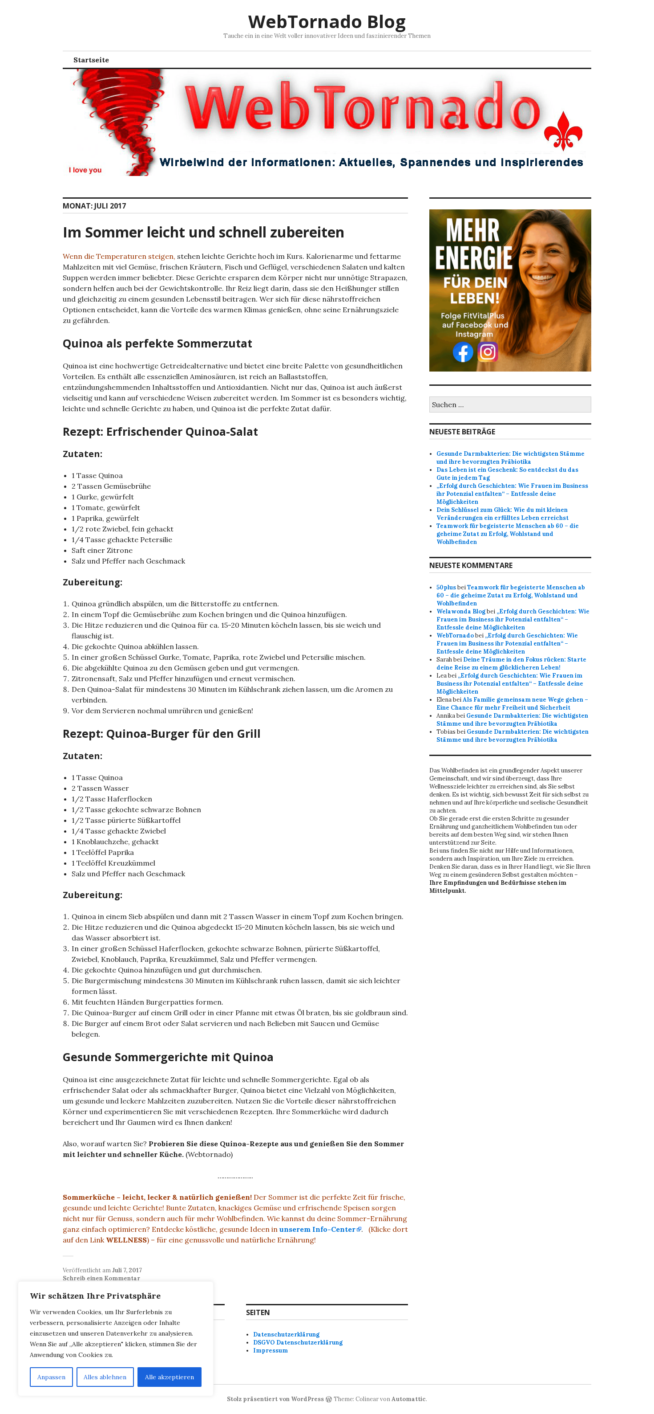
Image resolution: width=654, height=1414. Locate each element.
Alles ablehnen (105, 1377)
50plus (446, 587)
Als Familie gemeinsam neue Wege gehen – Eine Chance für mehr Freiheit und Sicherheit (512, 703)
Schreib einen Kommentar (101, 1278)
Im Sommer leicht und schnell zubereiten (203, 231)
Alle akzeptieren (169, 1377)
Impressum (270, 1350)
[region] (116, 1338)
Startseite (91, 59)
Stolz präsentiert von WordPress (275, 1399)
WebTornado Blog (327, 21)
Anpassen (51, 1377)
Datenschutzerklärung (286, 1334)
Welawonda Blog (460, 611)
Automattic (409, 1399)
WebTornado (455, 635)
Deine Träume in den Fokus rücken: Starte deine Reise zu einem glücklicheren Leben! (511, 663)
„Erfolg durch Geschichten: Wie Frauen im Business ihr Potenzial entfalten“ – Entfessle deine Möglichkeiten (512, 494)
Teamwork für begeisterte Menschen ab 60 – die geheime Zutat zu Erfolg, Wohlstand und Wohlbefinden (507, 534)
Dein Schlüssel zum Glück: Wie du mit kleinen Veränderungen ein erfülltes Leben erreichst (502, 514)
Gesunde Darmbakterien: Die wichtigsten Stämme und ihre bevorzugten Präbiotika (510, 458)
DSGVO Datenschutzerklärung (298, 1342)
